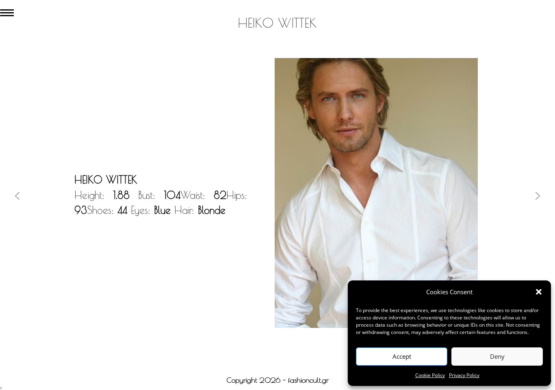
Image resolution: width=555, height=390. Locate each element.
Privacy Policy (464, 375)
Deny (497, 356)
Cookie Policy (430, 375)
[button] (539, 292)
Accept (401, 356)
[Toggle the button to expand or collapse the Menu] (7, 11)
